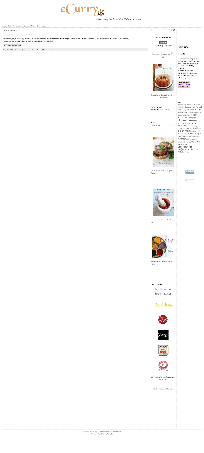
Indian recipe (185, 131)
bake (185, 104)
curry (184, 109)
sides (198, 136)
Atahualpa (110, 434)
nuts (188, 134)
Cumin (179, 109)
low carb (183, 134)
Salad (189, 136)
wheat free (183, 151)
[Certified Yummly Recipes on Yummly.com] (163, 379)
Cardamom (181, 107)
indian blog (182, 126)
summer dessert (191, 139)
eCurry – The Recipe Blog (101, 431)
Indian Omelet (10, 30)
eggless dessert (187, 115)
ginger (194, 118)
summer (182, 138)
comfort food (197, 107)
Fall (185, 118)
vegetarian (185, 147)
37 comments (46, 50)
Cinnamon (189, 107)
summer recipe (182, 142)
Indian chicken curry (191, 126)
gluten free (185, 120)
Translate (167, 109)
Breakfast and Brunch (29, 50)
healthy (194, 121)
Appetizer (180, 104)
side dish (194, 136)
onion (192, 134)
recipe (197, 133)
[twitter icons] (166, 55)
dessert (197, 109)
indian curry (182, 128)
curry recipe (190, 109)
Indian (194, 123)
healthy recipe (184, 123)
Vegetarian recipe (188, 149)
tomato (189, 142)
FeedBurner (168, 46)
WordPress (101, 434)
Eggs (39, 50)
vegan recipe (182, 144)
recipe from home (183, 136)
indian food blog (194, 128)
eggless (192, 112)
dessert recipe (182, 112)
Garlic (189, 118)
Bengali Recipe (194, 104)
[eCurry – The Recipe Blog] (102, 12)
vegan (195, 141)
